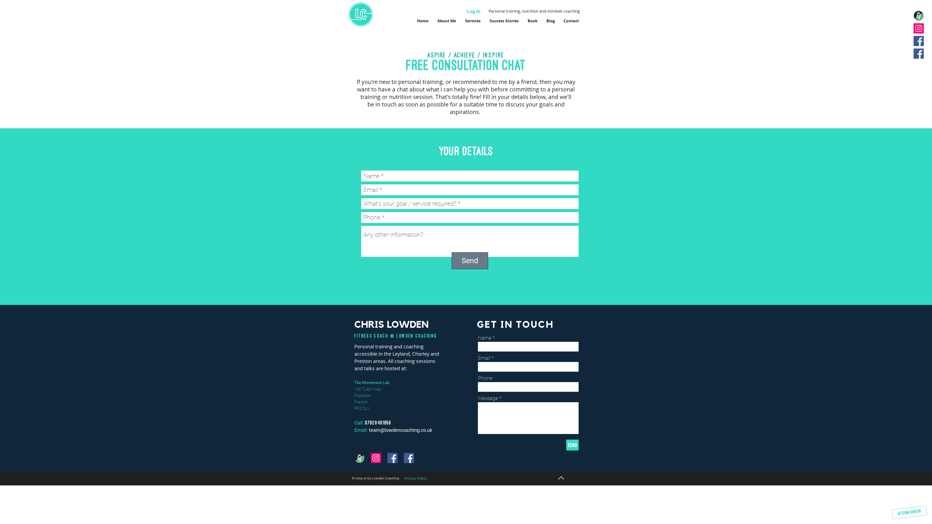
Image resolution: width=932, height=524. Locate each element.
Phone (485, 378)
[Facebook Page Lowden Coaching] (919, 41)
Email (484, 358)
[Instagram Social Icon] (919, 28)
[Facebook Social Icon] (392, 458)
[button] (532, 20)
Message (488, 398)
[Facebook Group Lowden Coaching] (919, 54)
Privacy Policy (415, 478)
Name (484, 338)
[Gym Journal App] (919, 16)
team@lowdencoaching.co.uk (400, 430)
